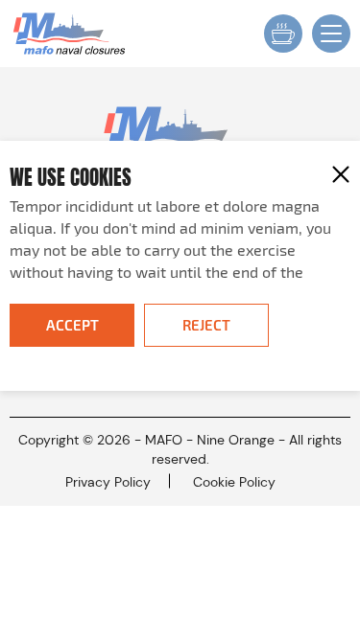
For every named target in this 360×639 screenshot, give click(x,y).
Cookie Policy (234, 482)
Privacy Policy (108, 482)
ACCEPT (72, 324)
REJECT (206, 324)
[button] (340, 174)
